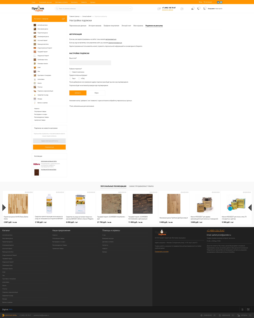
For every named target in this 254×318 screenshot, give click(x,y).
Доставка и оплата (61, 2)
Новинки (36, 108)
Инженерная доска (8, 245)
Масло (4, 285)
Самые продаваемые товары (141, 186)
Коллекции (38, 156)
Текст (74, 78)
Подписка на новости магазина (45, 128)
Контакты (74, 2)
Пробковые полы (7, 265)
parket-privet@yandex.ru (221, 235)
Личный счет (126, 26)
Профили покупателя (111, 26)
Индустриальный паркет (9, 255)
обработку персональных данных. (121, 100)
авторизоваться (111, 39)
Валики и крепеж (7, 302)
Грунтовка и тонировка (9, 279)
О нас (33, 2)
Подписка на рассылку (154, 26)
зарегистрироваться (115, 43)
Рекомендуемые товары (41, 117)
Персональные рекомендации (113, 186)
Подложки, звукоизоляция (10, 292)
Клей (3, 272)
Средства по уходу (7, 295)
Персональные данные (77, 26)
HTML (83, 78)
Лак (3, 275)
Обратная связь (11, 315)
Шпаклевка (5, 282)
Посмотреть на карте (161, 251)
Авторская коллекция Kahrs (49, 161)
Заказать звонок (167, 10)
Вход (200, 2)
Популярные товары (40, 111)
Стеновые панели (7, 268)
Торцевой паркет (7, 258)
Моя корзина (138, 26)
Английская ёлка (7, 235)
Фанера (4, 299)
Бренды (92, 2)
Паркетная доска (7, 242)
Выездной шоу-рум (45, 2)
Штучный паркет (7, 248)
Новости (84, 2)
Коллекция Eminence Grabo (48, 169)
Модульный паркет (8, 262)
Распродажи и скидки (40, 114)
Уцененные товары (39, 120)
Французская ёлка (7, 252)
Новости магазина (78, 72)
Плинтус (4, 289)
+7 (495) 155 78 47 (215, 230)
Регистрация (208, 2)
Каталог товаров (41, 19)
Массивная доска (7, 238)
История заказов (95, 26)
